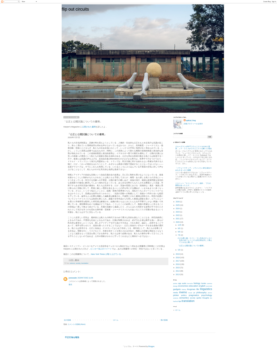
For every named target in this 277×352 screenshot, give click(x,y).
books (203, 283)
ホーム (115, 320)
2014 (178, 271)
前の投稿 (164, 320)
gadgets (177, 289)
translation (84, 263)
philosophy (201, 292)
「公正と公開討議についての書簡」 (191, 246)
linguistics (206, 288)
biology (197, 283)
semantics (184, 298)
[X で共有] (74, 260)
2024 (178, 208)
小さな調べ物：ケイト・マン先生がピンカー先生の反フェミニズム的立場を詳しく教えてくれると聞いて (194, 240)
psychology (206, 295)
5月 (179, 250)
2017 (178, 261)
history (184, 289)
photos (210, 293)
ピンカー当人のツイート (101, 249)
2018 (178, 257)
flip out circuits (75, 9)
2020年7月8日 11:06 (85, 278)
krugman (191, 289)
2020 (178, 222)
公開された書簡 (89, 127)
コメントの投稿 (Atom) (76, 324)
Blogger (151, 346)
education (193, 286)
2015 (178, 268)
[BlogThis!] (72, 260)
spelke (198, 298)
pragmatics (194, 295)
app (179, 283)
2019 (178, 254)
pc (194, 293)
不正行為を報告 (72, 337)
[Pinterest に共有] (78, 260)
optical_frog (191, 120)
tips (180, 301)
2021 (178, 219)
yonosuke (73, 278)
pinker (176, 295)
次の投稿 (67, 320)
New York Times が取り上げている (106, 254)
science (72, 263)
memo (183, 292)
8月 (179, 232)
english (202, 286)
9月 (179, 228)
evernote (209, 286)
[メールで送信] (70, 260)
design (175, 286)
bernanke (190, 283)
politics (184, 295)
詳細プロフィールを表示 (193, 124)
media (175, 293)
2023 (178, 212)
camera (209, 283)
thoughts (205, 298)
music (190, 293)
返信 (70, 284)
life (197, 289)
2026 (178, 202)
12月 (180, 225)
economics (183, 286)
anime (175, 283)
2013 (178, 274)
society (78, 263)
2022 (178, 215)
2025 (178, 205)
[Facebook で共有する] (76, 260)
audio (184, 283)
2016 (178, 264)
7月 (179, 235)
